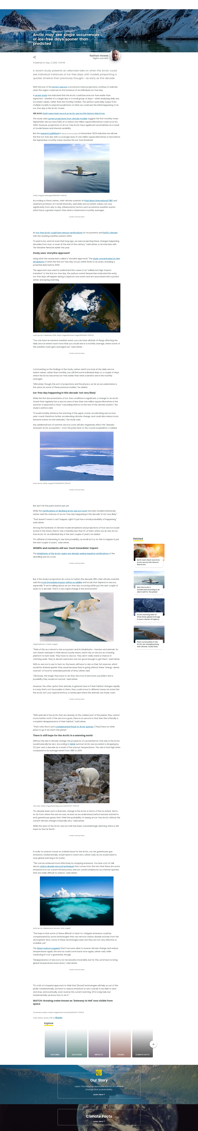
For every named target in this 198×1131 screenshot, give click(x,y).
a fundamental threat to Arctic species (74, 726)
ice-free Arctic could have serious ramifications (59, 232)
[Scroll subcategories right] (153, 1044)
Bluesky (58, 1017)
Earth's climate (110, 232)
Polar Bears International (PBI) (98, 200)
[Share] (34, 57)
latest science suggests (48, 948)
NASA (72, 744)
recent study (41, 95)
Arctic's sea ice (59, 87)
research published (49, 133)
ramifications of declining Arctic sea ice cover (64, 511)
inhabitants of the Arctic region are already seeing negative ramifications (73, 553)
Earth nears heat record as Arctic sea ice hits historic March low (74, 113)
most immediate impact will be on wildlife (61, 582)
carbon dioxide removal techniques (56, 866)
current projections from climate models (67, 118)
